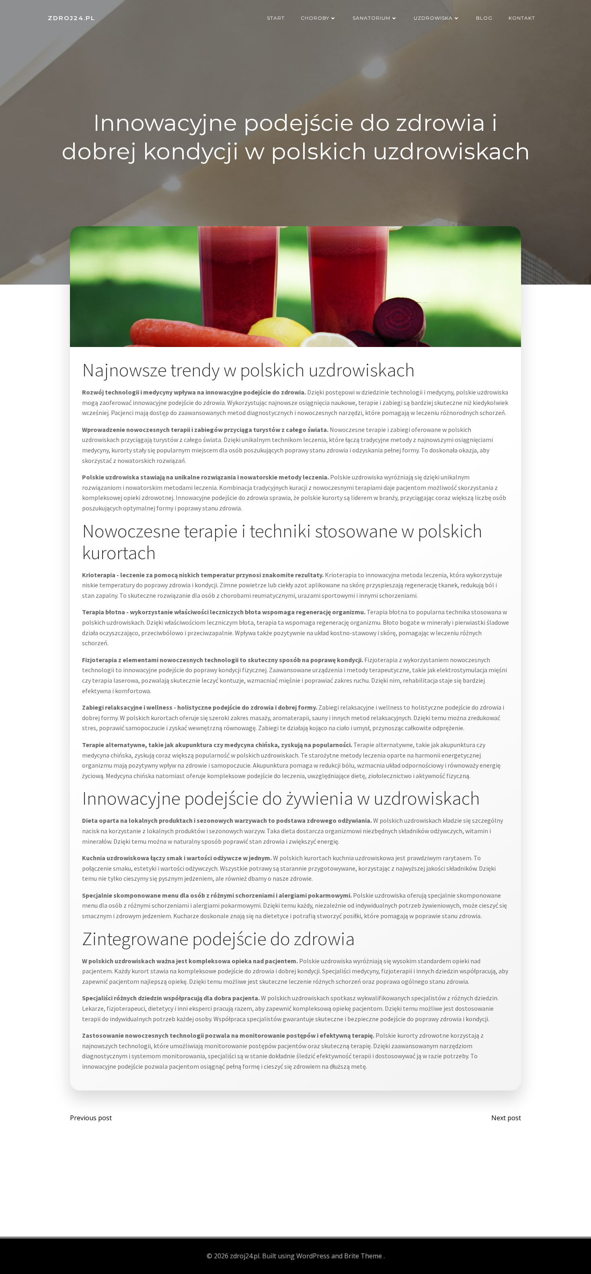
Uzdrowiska (433, 18)
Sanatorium (371, 18)
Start (276, 18)
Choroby (315, 18)
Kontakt (522, 18)
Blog (484, 18)
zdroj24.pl (71, 18)
